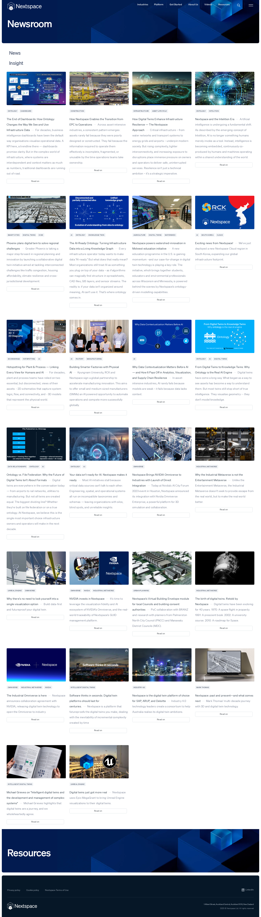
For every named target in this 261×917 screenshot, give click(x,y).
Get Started (176, 4)
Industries (142, 4)
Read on (35, 181)
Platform (158, 4)
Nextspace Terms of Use (57, 890)
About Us (193, 4)
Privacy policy (13, 890)
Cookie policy (32, 890)
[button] (238, 5)
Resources (224, 4)
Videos (208, 4)
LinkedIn (249, 889)
